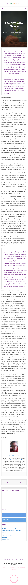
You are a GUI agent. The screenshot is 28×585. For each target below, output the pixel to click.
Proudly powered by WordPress (9, 567)
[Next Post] (20, 482)
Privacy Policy (5, 537)
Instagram (6, 519)
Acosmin (14, 569)
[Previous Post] (8, 482)
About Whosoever (6, 534)
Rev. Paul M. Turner (17, 32)
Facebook (5, 515)
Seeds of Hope (7, 35)
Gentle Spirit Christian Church (17, 459)
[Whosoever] (14, 3)
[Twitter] (14, 474)
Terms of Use (5, 539)
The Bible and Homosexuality (9, 528)
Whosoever (14, 559)
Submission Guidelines (7, 535)
